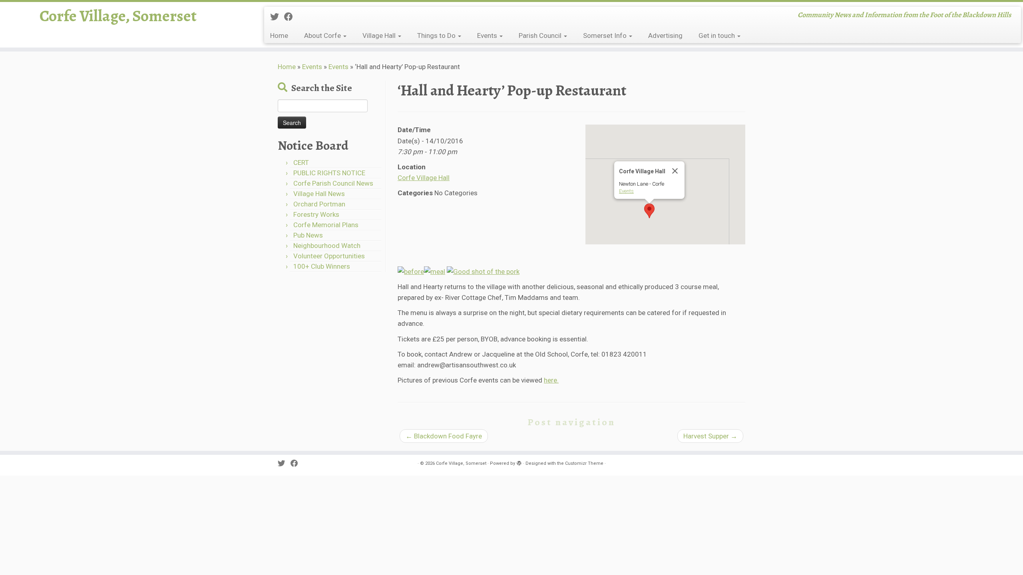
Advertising (665, 36)
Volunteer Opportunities (329, 256)
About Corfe (323, 36)
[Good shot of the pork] (483, 271)
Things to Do (437, 36)
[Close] (675, 170)
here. (551, 380)
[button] (649, 210)
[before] (411, 271)
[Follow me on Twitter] (277, 17)
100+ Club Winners (321, 266)
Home (279, 36)
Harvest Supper (710, 436)
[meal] (434, 271)
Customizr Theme (584, 463)
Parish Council (541, 36)
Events (488, 36)
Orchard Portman (319, 204)
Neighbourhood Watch (326, 246)
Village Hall (379, 36)
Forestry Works (316, 214)
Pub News (308, 235)
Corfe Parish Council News (333, 183)
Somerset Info (605, 36)
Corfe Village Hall (424, 178)
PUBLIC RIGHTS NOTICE (329, 173)
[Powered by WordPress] (519, 462)
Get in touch (717, 36)
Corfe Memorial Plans (325, 225)
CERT (301, 163)
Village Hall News (319, 194)
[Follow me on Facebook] (291, 17)
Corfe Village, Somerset (118, 16)
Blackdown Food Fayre (444, 436)
